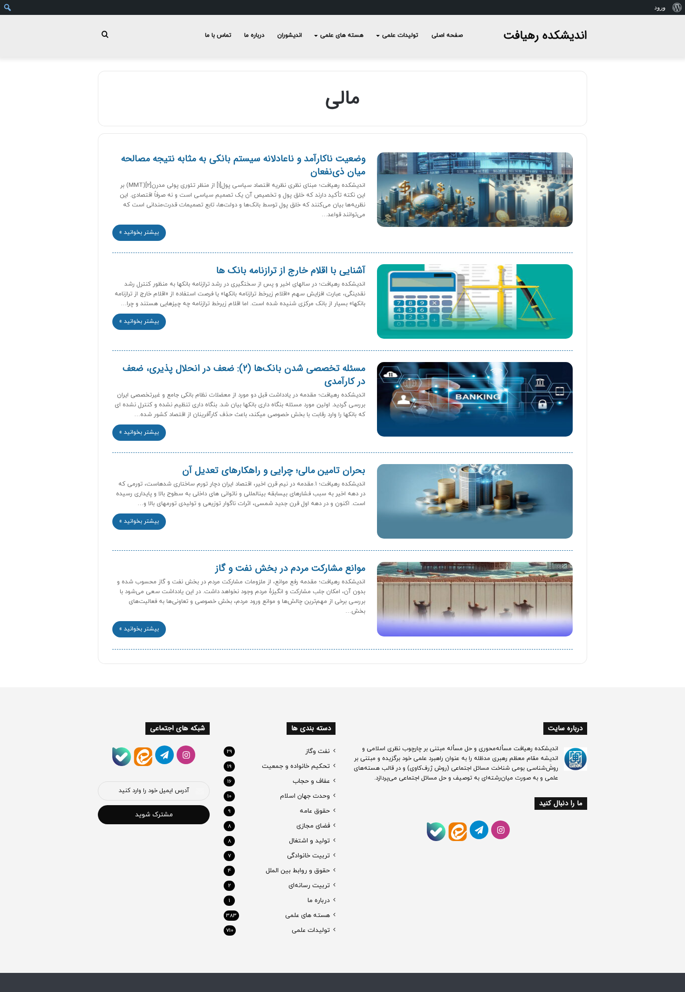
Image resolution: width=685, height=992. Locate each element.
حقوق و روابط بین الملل (298, 870)
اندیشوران (289, 35)
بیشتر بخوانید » (139, 232)
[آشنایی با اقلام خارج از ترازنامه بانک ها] (475, 301)
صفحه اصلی (447, 35)
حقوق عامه (315, 811)
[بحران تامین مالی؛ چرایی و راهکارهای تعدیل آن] (475, 501)
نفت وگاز (317, 751)
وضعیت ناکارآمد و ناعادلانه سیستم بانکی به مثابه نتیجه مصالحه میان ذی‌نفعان (243, 165)
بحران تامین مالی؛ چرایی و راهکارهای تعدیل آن (273, 470)
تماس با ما (218, 35)
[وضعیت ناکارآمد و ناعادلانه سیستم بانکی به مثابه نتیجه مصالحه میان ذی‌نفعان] (475, 189)
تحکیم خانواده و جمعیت (296, 766)
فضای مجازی (313, 825)
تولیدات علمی (400, 35)
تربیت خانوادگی (308, 855)
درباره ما (254, 35)
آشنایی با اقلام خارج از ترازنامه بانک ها (290, 270)
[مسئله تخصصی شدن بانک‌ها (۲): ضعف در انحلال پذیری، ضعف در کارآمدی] (475, 399)
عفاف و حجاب (311, 781)
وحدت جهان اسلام (305, 796)
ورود (659, 7)
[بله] (436, 831)
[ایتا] (457, 831)
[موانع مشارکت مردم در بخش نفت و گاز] (475, 599)
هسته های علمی (341, 35)
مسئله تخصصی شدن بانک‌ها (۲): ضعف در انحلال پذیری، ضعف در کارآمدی (244, 375)
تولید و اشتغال (309, 840)
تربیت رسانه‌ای (309, 885)
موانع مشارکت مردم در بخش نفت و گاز (290, 568)
